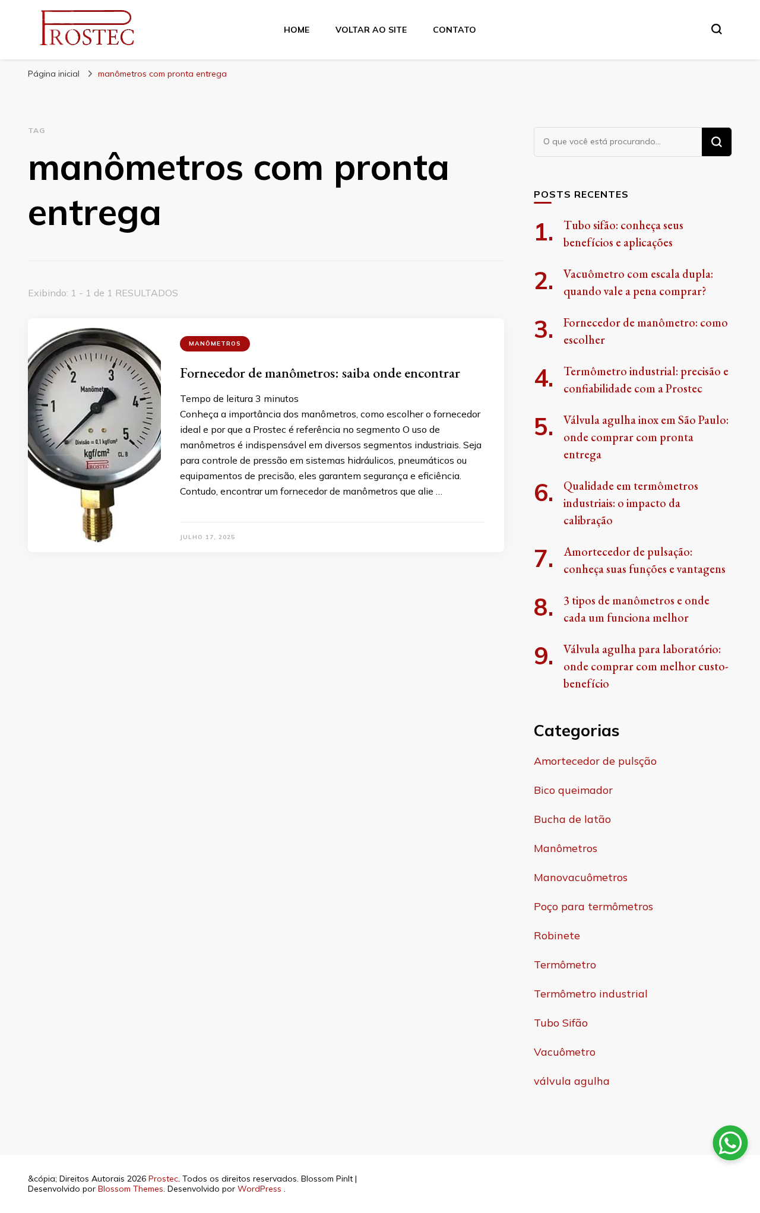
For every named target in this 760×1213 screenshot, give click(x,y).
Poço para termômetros (593, 906)
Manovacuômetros (581, 877)
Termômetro (565, 964)
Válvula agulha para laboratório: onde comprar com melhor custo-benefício (646, 666)
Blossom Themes (130, 1188)
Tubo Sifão (561, 1023)
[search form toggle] (716, 29)
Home (296, 29)
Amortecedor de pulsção (595, 761)
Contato (454, 29)
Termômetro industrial (591, 993)
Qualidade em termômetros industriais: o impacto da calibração (630, 503)
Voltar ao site (371, 29)
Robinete (557, 935)
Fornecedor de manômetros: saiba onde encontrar (320, 372)
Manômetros (215, 343)
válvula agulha (572, 1081)
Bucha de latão (572, 819)
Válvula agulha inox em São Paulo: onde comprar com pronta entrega (646, 437)
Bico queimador (573, 790)
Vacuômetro (565, 1052)
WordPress (259, 1188)
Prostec (163, 1178)
